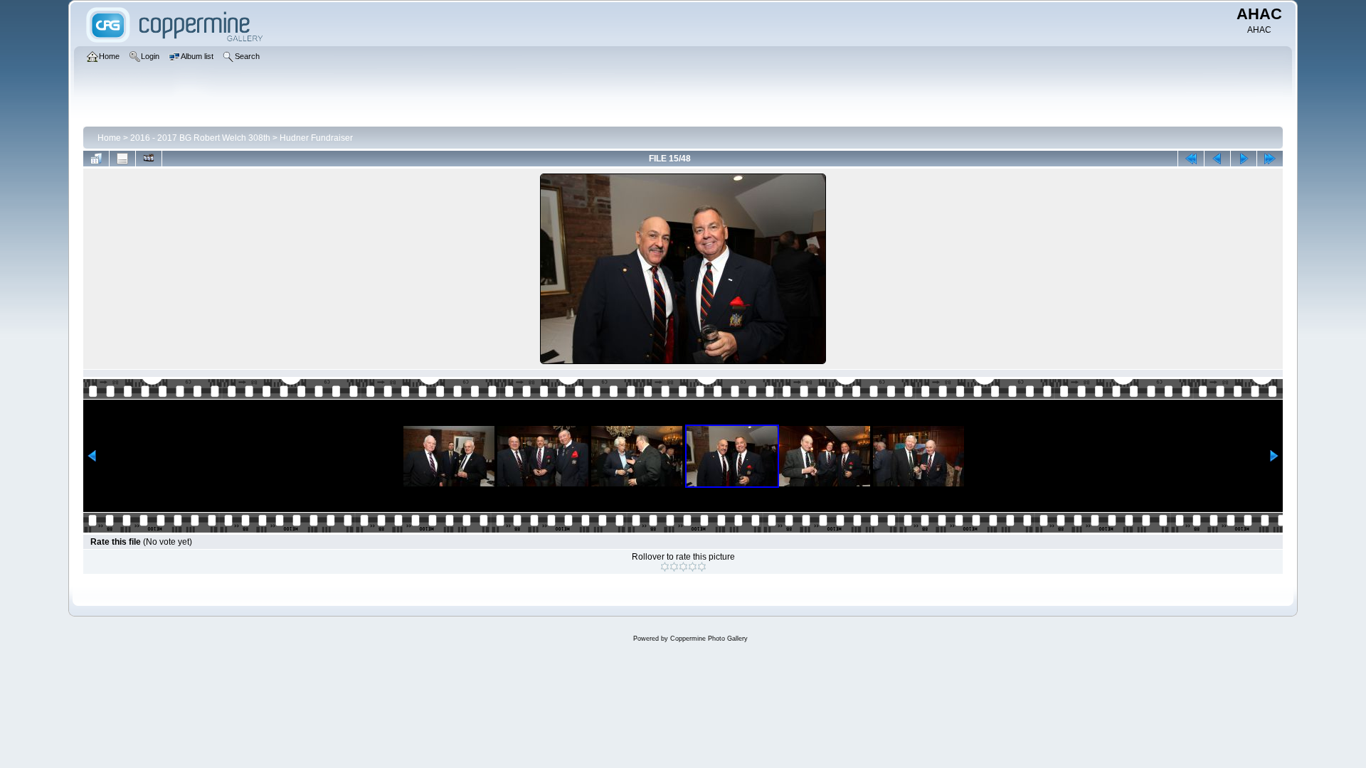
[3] (683, 567)
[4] (692, 567)
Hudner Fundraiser (316, 138)
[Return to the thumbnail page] (96, 158)
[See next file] (1243, 158)
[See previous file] (1217, 158)
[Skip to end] (1270, 158)
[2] (674, 567)
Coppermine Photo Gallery (709, 638)
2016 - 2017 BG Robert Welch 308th (200, 138)
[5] (701, 567)
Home (109, 138)
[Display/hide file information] (122, 158)
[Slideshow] (149, 158)
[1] (664, 567)
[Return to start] (1191, 158)
